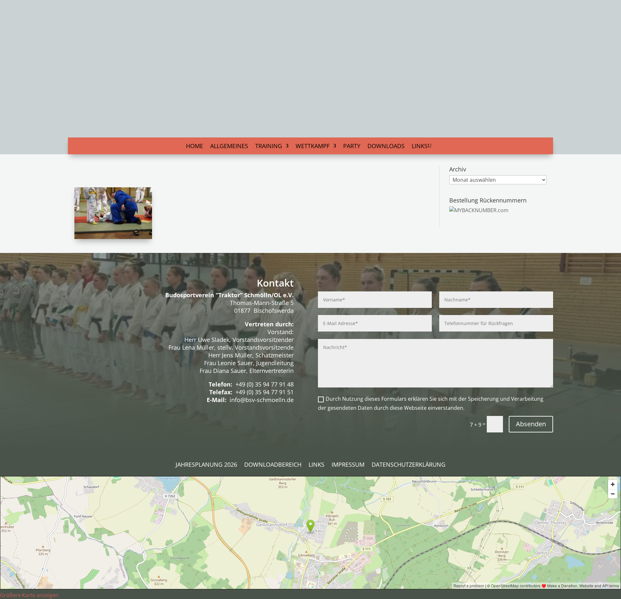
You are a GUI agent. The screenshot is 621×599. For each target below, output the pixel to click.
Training (268, 147)
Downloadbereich (272, 465)
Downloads (386, 147)
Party (351, 147)
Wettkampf (313, 147)
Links (420, 147)
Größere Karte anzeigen (29, 595)
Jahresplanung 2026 (206, 465)
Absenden (531, 423)
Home (194, 147)
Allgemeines (229, 147)
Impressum (348, 465)
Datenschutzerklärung (408, 465)
